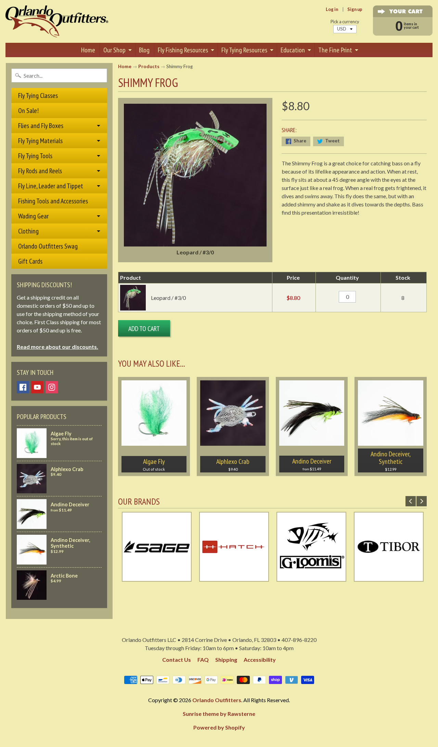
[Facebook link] (23, 387)
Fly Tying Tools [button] (35, 155)
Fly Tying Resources (244, 50)
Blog (144, 50)
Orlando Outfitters (216, 700)
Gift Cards (30, 261)
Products (148, 66)
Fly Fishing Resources (183, 50)
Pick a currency (345, 21)
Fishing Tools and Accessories (53, 201)
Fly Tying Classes (38, 95)
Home (88, 50)
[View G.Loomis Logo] (311, 577)
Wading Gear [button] (33, 216)
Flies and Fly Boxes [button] (40, 125)
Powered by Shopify (219, 727)
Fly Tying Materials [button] (40, 140)
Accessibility (260, 659)
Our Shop (114, 50)
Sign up (354, 9)
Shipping (226, 659)
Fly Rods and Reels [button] (40, 170)
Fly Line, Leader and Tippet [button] (50, 185)
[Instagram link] (52, 387)
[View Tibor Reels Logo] (389, 577)
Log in (332, 9)
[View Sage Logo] (157, 577)
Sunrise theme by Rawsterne (219, 713)
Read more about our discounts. (57, 346)
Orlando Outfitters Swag (48, 246)
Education (293, 50)
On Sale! (28, 110)
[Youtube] (37, 387)
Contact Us (176, 659)
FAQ (203, 659)
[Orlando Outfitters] (56, 21)
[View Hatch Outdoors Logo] (234, 577)
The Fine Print (335, 50)
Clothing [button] (28, 231)
